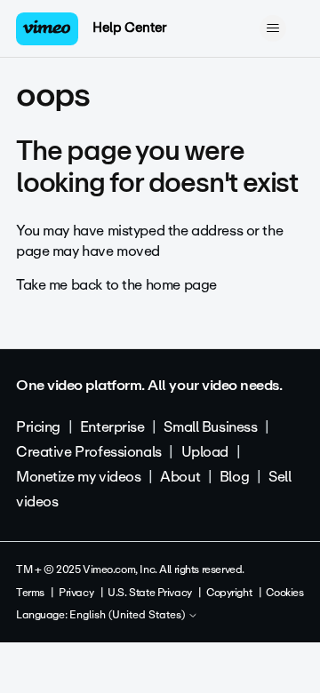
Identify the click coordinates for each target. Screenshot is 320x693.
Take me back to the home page (116, 285)
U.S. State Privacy (149, 592)
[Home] (47, 28)
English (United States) (128, 615)
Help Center (129, 27)
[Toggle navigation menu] (272, 28)
